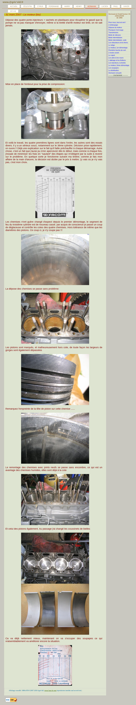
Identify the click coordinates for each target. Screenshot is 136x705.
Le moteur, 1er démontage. (118, 48)
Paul (115, 6)
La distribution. (114, 70)
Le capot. (112, 55)
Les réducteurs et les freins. (118, 43)
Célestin (27, 6)
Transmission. (114, 32)
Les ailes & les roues (116, 58)
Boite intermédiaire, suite (117, 40)
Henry (79, 6)
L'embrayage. (113, 25)
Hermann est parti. (115, 73)
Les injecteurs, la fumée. (117, 63)
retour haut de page (50, 690)
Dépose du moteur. (115, 27)
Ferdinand (54, 6)
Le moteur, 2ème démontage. (119, 65)
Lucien (105, 6)
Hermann (91, 6)
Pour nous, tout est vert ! (117, 22)
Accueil (14, 6)
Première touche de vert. (117, 50)
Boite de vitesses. (115, 35)
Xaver (126, 6)
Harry (67, 6)
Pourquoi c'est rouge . (116, 30)
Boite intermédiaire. (116, 38)
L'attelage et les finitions (117, 60)
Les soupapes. (114, 68)
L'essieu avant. (114, 53)
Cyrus (40, 6)
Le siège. (112, 45)
